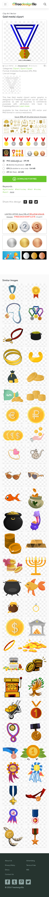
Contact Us (9, 874)
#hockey (37, 189)
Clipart (16, 69)
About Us (8, 861)
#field (30, 189)
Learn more (24, 106)
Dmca (7, 870)
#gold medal (8, 189)
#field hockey (20, 189)
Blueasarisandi (23, 66)
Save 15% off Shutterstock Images (30, 117)
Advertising (30, 861)
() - (18, 161)
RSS (27, 870)
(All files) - (15, 172)
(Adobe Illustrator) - (19, 165)
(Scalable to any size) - (21, 168)
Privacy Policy (10, 865)
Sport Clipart (26, 69)
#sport (5, 192)
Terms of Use (31, 865)
